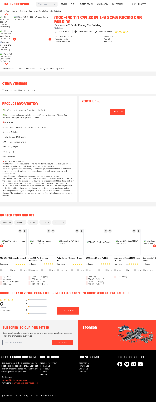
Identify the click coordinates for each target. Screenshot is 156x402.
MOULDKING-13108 (39, 282)
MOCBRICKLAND (66, 37)
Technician (10, 11)
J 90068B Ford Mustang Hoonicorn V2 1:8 (38, 259)
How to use (84, 366)
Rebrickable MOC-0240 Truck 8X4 (69, 259)
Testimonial (84, 363)
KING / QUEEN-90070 (40, 284)
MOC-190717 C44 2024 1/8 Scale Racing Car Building (40, 11)
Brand (64, 4)
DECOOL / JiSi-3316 (96, 279)
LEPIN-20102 (36, 279)
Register (142, 4)
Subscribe (62, 342)
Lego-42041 (7, 279)
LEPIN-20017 (7, 284)
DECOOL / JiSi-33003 (39, 277)
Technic (33, 222)
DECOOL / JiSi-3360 (10, 282)
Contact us (45, 366)
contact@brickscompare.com (14, 380)
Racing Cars (59, 222)
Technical (20, 222)
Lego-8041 (6, 277)
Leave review (68, 311)
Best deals (45, 369)
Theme (73, 4)
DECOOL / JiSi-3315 (96, 282)
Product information (27, 69)
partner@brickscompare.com (25, 383)
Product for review (48, 363)
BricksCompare (17, 3)
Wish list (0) (102, 4)
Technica (45, 222)
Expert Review (86, 4)
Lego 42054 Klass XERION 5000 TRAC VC (127, 259)
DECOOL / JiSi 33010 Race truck (13, 258)
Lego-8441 (92, 277)
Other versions (8, 69)
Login (133, 4)
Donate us (83, 369)
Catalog (43, 372)
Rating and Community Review (52, 69)
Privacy (43, 374)
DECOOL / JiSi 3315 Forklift (97, 258)
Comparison (117, 4)
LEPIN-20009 (122, 277)
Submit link (117, 112)
